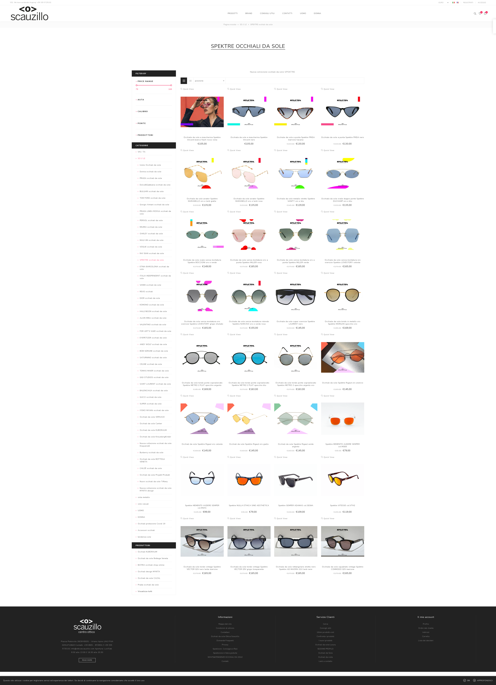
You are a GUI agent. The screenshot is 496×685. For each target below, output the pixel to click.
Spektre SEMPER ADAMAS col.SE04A (295, 505)
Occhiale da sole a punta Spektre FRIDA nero (342, 137)
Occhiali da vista (325, 657)
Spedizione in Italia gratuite (225, 653)
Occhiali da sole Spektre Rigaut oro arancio (342, 383)
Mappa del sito (225, 624)
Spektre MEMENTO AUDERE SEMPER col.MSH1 (202, 506)
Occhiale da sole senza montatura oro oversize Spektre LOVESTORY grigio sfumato (202, 322)
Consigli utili (325, 628)
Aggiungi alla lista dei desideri (202, 109)
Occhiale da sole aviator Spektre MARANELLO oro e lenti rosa (249, 199)
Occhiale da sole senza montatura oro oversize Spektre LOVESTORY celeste (343, 261)
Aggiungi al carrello (207, 109)
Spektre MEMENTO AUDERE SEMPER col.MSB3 (343, 445)
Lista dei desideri (425, 640)
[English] (458, 2)
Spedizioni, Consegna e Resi (225, 649)
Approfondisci (485, 680)
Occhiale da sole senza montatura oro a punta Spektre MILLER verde (296, 261)
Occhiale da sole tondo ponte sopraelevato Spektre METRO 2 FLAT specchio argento (202, 384)
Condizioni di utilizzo (225, 628)
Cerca (325, 624)
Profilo (426, 624)
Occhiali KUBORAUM (147, 552)
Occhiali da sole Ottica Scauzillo (225, 636)
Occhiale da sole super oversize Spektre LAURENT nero (296, 322)
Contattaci (225, 632)
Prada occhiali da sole (148, 585)
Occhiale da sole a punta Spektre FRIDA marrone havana (296, 138)
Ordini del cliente (425, 628)
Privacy (225, 645)
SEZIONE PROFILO (325, 649)
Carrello (426, 636)
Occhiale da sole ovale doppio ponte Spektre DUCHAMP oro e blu (342, 199)
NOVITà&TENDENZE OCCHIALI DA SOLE (225, 657)
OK (468, 680)
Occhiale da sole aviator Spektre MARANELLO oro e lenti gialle (202, 199)
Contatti (225, 661)
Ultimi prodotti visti (325, 632)
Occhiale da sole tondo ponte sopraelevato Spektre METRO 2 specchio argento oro (296, 384)
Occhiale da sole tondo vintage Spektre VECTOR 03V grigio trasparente (249, 568)
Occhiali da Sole (325, 653)
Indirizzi (426, 632)
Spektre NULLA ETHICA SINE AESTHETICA (249, 505)
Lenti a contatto (325, 661)
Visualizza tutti (145, 591)
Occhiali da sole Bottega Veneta (153, 558)
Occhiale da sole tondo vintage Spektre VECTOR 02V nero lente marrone (202, 568)
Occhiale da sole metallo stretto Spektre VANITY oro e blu (296, 199)
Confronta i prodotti (325, 636)
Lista (190, 81)
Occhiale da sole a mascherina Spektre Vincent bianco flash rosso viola (202, 138)
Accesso (482, 3)
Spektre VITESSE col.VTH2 (342, 505)
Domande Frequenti (225, 640)
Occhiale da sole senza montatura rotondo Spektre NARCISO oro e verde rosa (249, 322)
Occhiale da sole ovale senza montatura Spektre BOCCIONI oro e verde (202, 261)
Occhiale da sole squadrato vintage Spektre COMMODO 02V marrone (342, 568)
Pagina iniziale (230, 24)
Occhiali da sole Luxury (325, 645)
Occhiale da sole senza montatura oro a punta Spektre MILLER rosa (249, 261)
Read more (87, 660)
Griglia (184, 81)
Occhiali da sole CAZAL (149, 578)
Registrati (468, 3)
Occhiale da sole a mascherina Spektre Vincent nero (249, 138)
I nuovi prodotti (325, 640)
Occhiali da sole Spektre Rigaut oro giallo (249, 444)
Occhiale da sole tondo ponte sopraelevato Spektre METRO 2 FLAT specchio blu (249, 384)
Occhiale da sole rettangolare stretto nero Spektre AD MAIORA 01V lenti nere (296, 568)
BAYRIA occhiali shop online (151, 565)
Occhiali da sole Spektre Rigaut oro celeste (202, 444)
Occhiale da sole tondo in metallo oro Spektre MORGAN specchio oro (342, 322)
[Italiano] (453, 2)
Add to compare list (196, 109)
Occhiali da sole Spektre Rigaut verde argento (296, 445)
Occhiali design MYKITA (149, 571)
